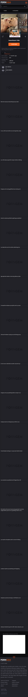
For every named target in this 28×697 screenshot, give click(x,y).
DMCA (2, 686)
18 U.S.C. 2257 (4, 684)
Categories (15, 10)
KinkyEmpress (7, 53)
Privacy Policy (4, 682)
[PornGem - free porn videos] (6, 3)
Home (5, 10)
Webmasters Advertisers (15, 685)
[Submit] (25, 6)
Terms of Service (5, 680)
